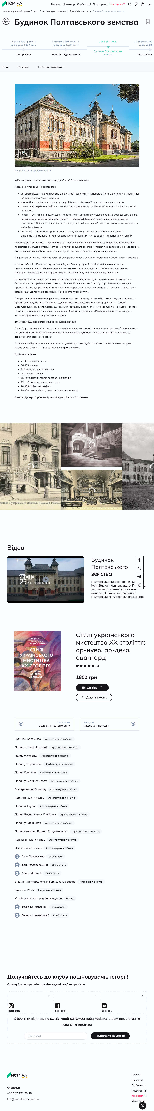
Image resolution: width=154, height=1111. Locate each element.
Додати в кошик (96, 700)
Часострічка (100, 4)
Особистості (84, 4)
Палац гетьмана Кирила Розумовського (41, 834)
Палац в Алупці (25, 809)
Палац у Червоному (28, 767)
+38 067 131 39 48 (19, 1093)
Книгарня (116, 3)
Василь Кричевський (35, 918)
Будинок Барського (28, 742)
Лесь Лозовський (33, 859)
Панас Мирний (31, 876)
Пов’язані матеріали (50, 70)
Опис (5, 70)
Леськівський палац (28, 851)
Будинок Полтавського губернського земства (45, 885)
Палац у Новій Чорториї (31, 750)
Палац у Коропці (26, 759)
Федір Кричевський (34, 910)
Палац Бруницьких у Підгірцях (35, 817)
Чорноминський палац (30, 843)
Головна (56, 4)
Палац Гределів (25, 775)
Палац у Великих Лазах (31, 784)
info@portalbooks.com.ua (23, 1099)
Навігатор (69, 4)
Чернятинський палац (29, 801)
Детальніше (89, 690)
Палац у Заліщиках (28, 826)
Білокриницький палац (30, 792)
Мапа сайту (138, 1100)
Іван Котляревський (34, 868)
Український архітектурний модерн (38, 901)
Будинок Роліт (24, 893)
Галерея (23, 70)
